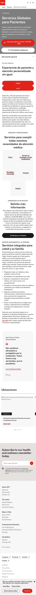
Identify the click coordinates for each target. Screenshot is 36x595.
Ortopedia (26, 173)
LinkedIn (26, 557)
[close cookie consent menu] (34, 581)
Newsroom (5, 505)
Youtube (5, 561)
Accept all (27, 591)
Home (3, 7)
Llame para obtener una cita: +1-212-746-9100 (19, 43)
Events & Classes (8, 507)
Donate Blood (6, 520)
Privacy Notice (6, 568)
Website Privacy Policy (8, 574)
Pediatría (18, 188)
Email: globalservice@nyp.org (19, 50)
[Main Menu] (33, 2)
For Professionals (8, 527)
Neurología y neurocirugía (10, 173)
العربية (18, 88)
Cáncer (10, 157)
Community (6, 492)
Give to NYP (6, 515)
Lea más (5, 320)
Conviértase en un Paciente (18, 235)
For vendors (6, 547)
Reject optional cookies (10, 591)
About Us (5, 490)
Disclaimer (5, 565)
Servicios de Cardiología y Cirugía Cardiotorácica (26, 157)
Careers (4, 540)
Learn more (6, 424)
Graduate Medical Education (11, 530)
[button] (18, 57)
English (18, 83)
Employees (5, 577)
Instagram (6, 557)
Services (9, 7)
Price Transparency (7, 571)
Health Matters (7, 502)
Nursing (4, 532)
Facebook (16, 557)
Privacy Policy (16, 586)
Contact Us (6, 495)
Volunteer (5, 517)
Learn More (6, 586)
